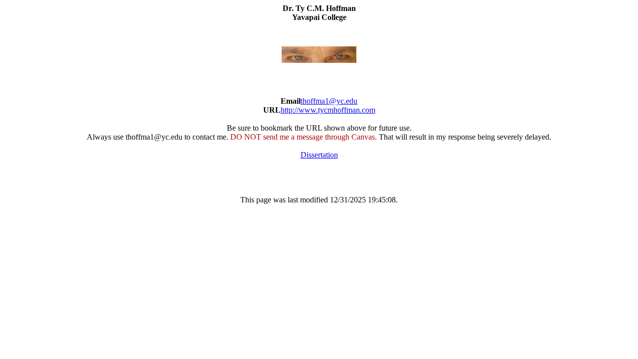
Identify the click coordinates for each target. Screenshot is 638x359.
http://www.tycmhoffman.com (328, 110)
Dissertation (319, 155)
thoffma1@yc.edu (329, 101)
